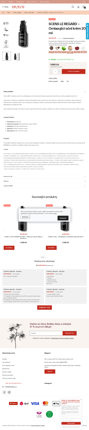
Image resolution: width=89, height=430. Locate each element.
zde (55, 213)
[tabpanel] (23, 229)
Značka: (53, 78)
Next (85, 230)
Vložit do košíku (73, 71)
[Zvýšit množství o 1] (58, 71)
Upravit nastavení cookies (38, 425)
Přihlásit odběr (71, 423)
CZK (84, 2)
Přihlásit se (69, 333)
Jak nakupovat (6, 362)
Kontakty (10, 2)
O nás (3, 2)
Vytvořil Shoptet (82, 425)
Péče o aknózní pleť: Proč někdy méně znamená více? (58, 359)
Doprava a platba (44, 2)
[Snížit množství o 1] (51, 71)
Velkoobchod (20, 2)
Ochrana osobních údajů (8, 378)
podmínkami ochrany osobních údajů (62, 338)
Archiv (50, 371)
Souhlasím (63, 218)
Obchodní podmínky (7, 375)
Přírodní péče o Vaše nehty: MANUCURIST (55, 362)
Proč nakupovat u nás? (8, 365)
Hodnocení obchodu (44, 261)
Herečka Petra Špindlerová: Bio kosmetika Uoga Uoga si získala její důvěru (62, 366)
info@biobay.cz (11, 386)
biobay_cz (9, 392)
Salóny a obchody (32, 2)
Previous (4, 230)
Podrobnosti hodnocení (68, 38)
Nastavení (25, 217)
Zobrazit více (44, 307)
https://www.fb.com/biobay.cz (4, 392)
